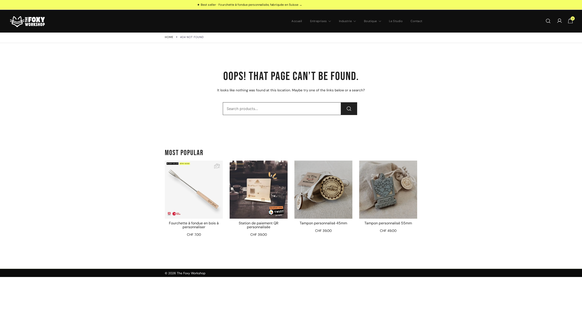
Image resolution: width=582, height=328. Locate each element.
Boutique (370, 21)
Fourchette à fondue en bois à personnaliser (194, 225)
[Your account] (559, 21)
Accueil (296, 21)
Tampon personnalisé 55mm (388, 223)
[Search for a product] (548, 21)
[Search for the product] (349, 108)
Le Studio (396, 21)
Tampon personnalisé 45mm (323, 223)
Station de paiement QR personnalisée (258, 225)
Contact (416, 21)
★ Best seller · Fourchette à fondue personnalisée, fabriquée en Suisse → (249, 5)
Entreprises (318, 21)
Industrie (345, 21)
